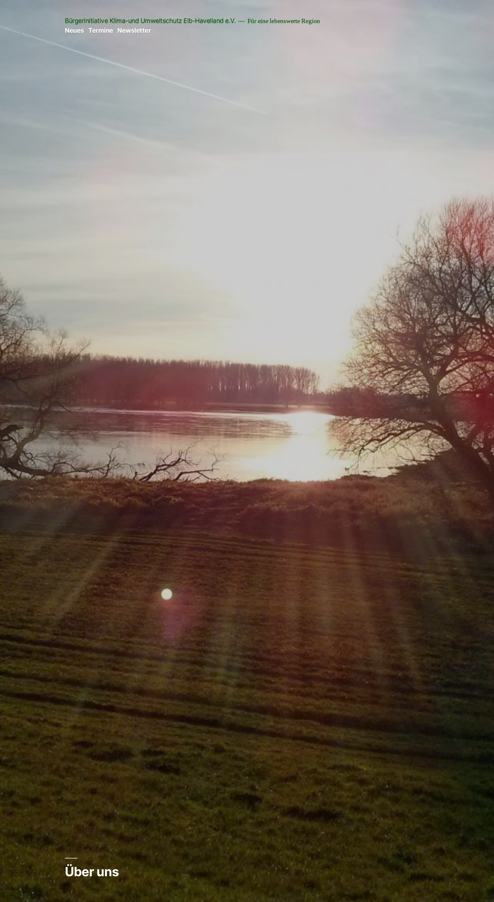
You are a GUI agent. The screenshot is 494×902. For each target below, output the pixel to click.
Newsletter (134, 30)
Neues (74, 30)
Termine (100, 30)
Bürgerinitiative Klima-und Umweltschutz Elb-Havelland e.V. (150, 20)
